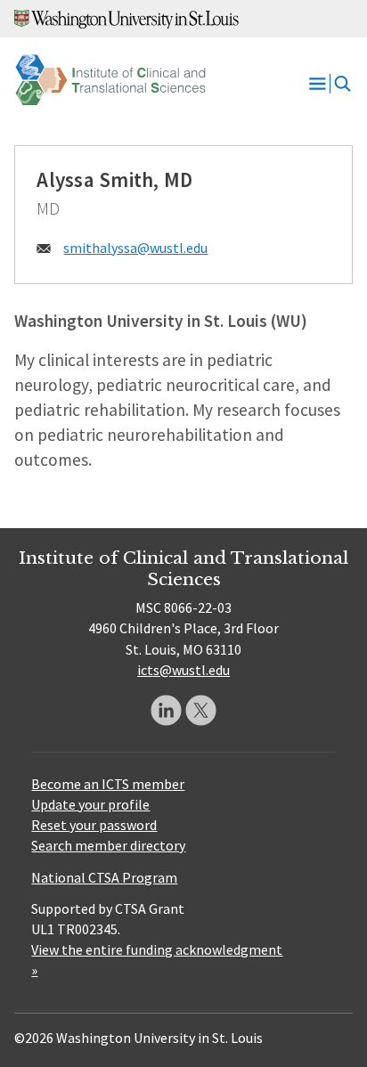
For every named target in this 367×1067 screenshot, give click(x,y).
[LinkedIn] (166, 710)
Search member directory (108, 845)
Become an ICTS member (107, 784)
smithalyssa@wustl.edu (135, 248)
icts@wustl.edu (183, 670)
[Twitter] (200, 710)
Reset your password (94, 825)
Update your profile (90, 804)
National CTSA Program (104, 877)
